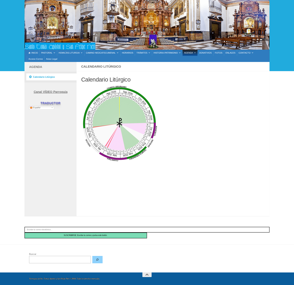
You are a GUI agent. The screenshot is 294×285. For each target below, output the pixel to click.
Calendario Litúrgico (44, 77)
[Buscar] (97, 259)
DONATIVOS (205, 53)
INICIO (34, 53)
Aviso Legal (51, 59)
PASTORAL (46, 53)
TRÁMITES (141, 53)
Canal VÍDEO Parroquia (51, 91)
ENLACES (230, 53)
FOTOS (218, 53)
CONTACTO (245, 53)
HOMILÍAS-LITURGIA (69, 53)
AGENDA (188, 53)
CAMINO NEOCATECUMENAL (101, 53)
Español (36, 107)
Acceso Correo (35, 59)
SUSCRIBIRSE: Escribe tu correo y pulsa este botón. (86, 235)
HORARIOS (127, 53)
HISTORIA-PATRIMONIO (166, 53)
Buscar (32, 254)
